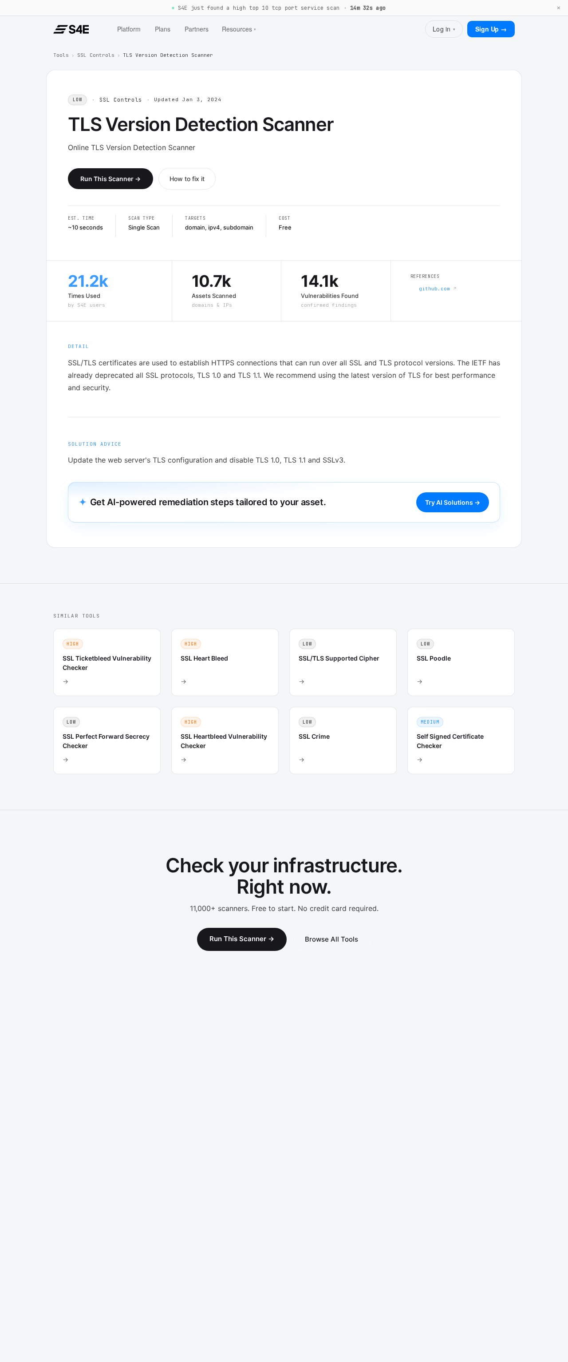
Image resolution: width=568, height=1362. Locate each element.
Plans (162, 28)
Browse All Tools (331, 939)
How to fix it (187, 178)
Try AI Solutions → (452, 502)
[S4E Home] (71, 29)
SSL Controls (95, 55)
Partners (197, 28)
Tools (61, 55)
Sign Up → (491, 28)
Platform (129, 28)
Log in (444, 28)
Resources (239, 28)
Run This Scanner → (110, 178)
